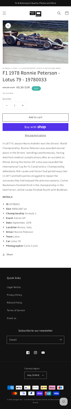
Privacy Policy (14, 294)
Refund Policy (14, 302)
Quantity (7, 98)
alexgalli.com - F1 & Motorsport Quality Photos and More (34, 399)
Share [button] (10, 254)
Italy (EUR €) (33, 375)
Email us (11, 318)
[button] (4, 13)
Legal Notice (14, 287)
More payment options (35, 135)
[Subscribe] (60, 340)
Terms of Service (16, 310)
